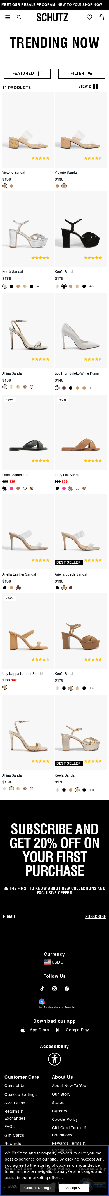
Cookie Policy (65, 1119)
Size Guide (14, 1103)
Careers (59, 1111)
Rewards (12, 1143)
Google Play (77, 1030)
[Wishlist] (89, 17)
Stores (58, 1102)
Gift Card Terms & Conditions (69, 1131)
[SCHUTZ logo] (52, 17)
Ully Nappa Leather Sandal (22, 673)
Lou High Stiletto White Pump (77, 373)
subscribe (95, 916)
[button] (17, 17)
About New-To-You (69, 1085)
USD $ (57, 962)
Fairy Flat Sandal (67, 475)
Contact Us (15, 1085)
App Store (39, 1030)
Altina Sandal (12, 373)
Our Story (61, 1094)
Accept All (74, 1188)
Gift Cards (14, 1135)
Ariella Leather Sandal (19, 574)
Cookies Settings (20, 1094)
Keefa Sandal (12, 272)
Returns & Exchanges (14, 1114)
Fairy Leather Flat (15, 475)
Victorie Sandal (13, 172)
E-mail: (10, 916)
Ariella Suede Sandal (71, 574)
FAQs (9, 1126)
